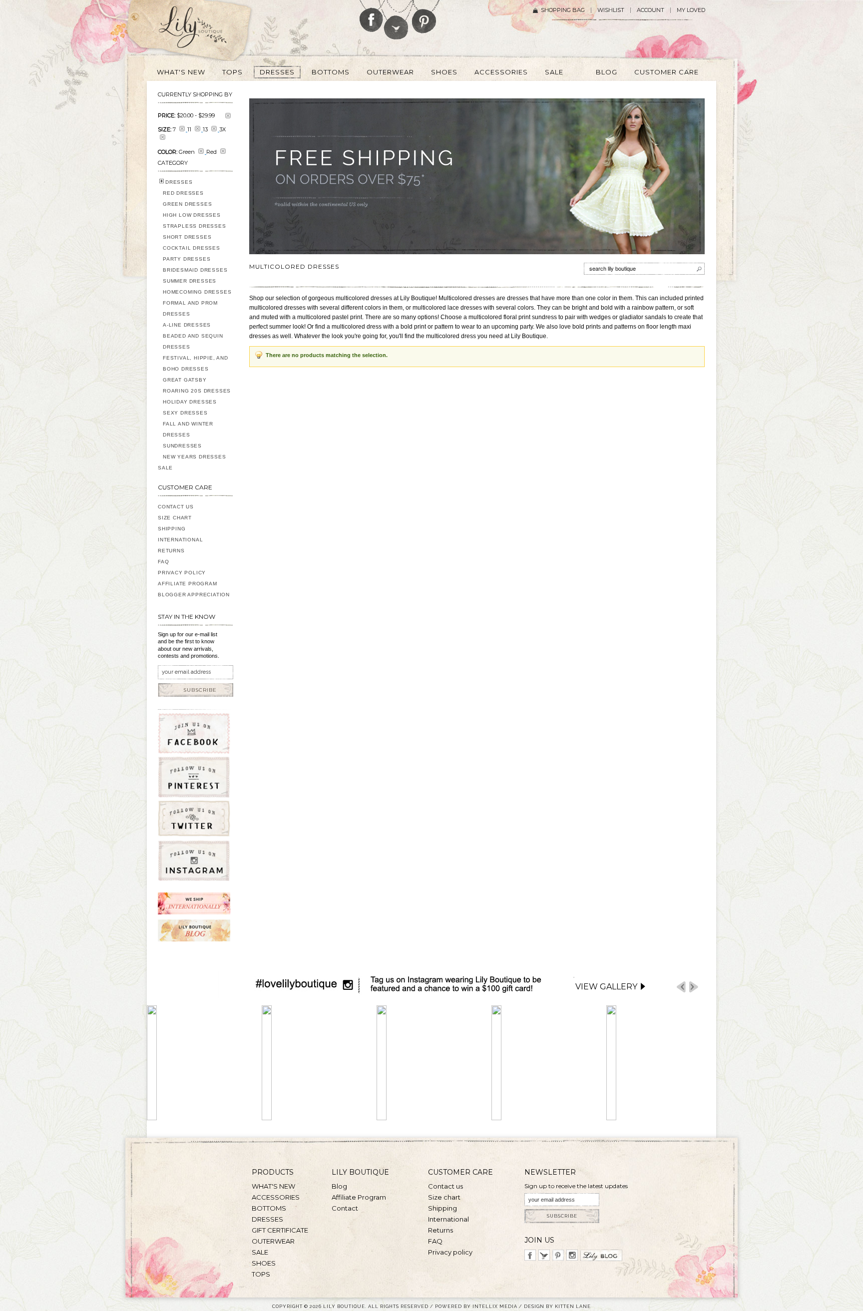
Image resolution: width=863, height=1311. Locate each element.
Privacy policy (450, 1252)
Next (693, 987)
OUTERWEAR (273, 1241)
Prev (681, 987)
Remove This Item (228, 115)
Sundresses (182, 445)
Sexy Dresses (185, 413)
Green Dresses (187, 204)
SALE (165, 467)
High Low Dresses (192, 215)
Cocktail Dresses (191, 248)
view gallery (606, 986)
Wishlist (610, 10)
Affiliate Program (187, 583)
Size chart (444, 1197)
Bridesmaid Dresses (195, 270)
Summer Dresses (189, 281)
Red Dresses (183, 193)
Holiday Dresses (190, 402)
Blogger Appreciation (194, 594)
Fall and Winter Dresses (188, 429)
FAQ (163, 561)
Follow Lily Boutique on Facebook (371, 16)
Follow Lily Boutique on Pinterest (425, 16)
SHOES (264, 1263)
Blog (339, 1186)
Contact (345, 1208)
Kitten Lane (573, 1306)
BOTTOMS (269, 1208)
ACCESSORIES (276, 1197)
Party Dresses (186, 259)
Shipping (171, 528)
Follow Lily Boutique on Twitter (397, 19)
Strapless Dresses (194, 226)
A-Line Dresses (187, 325)
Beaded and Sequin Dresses (193, 341)
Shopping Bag (563, 10)
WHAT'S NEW (273, 1186)
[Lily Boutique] (204, 30)
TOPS (261, 1274)
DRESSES (179, 182)
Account (650, 10)
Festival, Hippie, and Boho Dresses (195, 363)
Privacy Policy (182, 572)
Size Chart (175, 517)
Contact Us (176, 506)
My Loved (691, 10)
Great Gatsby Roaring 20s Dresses (197, 385)
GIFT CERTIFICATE (280, 1230)
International (180, 539)
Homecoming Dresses (197, 292)
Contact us (445, 1186)
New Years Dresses (194, 456)
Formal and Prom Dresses (190, 308)
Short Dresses (187, 237)
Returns (171, 550)
